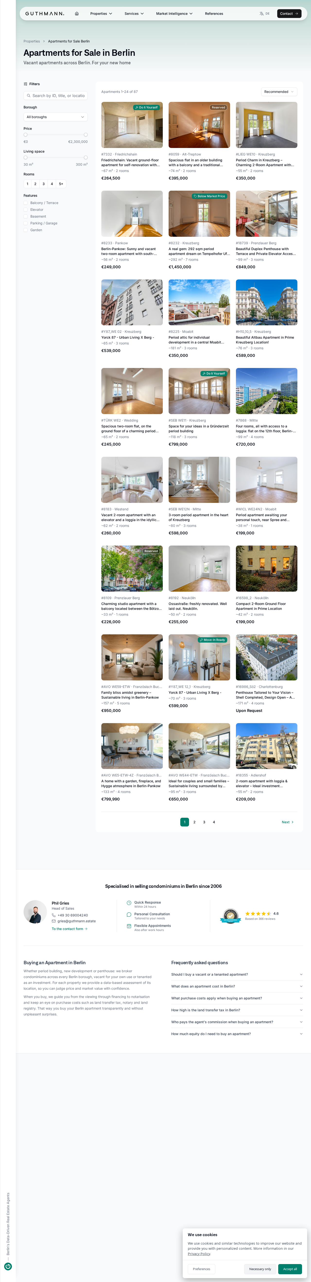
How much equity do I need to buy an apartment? (211, 1034)
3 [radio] (44, 184)
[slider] (25, 135)
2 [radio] (35, 184)
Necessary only (260, 1269)
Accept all (290, 1269)
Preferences (201, 1269)
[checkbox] (25, 203)
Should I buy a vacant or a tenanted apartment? (209, 974)
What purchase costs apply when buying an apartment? (216, 998)
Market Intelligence (172, 13)
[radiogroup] (45, 184)
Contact (286, 13)
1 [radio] (27, 184)
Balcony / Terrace (44, 202)
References (214, 13)
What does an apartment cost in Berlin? (203, 986)
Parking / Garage (43, 223)
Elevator (36, 209)
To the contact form (67, 929)
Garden (36, 230)
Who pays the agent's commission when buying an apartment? (222, 1022)
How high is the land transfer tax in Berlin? (205, 1010)
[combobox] (279, 91)
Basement (38, 216)
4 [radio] (52, 184)
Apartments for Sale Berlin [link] (69, 41)
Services (132, 13)
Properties (98, 13)
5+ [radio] (61, 184)
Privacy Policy (199, 1253)
